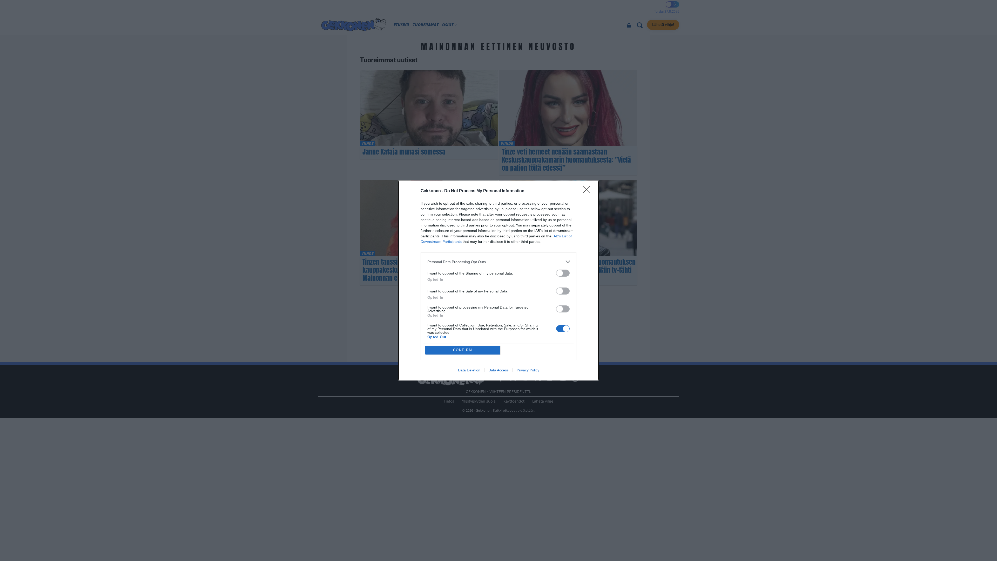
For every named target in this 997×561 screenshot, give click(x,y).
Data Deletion (469, 370)
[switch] (563, 273)
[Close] (588, 191)
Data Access (498, 370)
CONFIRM (462, 350)
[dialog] (498, 280)
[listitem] (498, 261)
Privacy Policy (528, 370)
